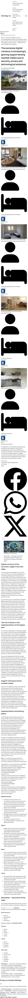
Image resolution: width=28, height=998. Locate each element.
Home (2, 37)
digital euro (6, 764)
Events (5, 936)
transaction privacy (12, 767)
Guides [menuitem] (17, 22)
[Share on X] (15, 537)
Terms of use (7, 954)
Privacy (5, 956)
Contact (6, 953)
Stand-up (6, 932)
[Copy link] (4, 539)
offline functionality (6, 769)
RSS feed (6, 959)
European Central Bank (20, 764)
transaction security (16, 769)
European (3, 579)
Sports (5, 929)
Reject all (2, 997)
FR (6, 31)
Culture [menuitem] (17, 23)
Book (2, 146)
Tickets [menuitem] (14, 5)
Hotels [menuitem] (14, 25)
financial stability (13, 766)
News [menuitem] (18, 5)
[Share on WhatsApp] (15, 514)
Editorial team (7, 917)
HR (0, 31)
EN (2, 31)
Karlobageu (6, 16)
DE (3, 31)
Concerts (6, 943)
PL (5, 31)
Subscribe (16, 907)
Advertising (6, 920)
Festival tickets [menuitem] (19, 9)
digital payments (21, 767)
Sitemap (6, 961)
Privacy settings (16, 977)
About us (6, 915)
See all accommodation (7, 444)
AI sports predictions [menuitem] (18, 3)
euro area (12, 764)
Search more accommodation (8, 780)
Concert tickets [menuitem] (16, 11)
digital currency (5, 766)
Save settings (8, 997)
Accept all (14, 997)
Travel (5, 934)
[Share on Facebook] (15, 490)
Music (5, 931)
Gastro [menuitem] (20, 23)
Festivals (6, 945)
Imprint (5, 919)
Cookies (6, 958)
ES (8, 31)
